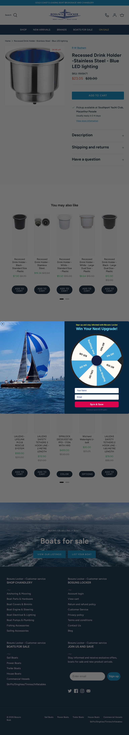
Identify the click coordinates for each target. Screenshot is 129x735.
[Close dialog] (3, 324)
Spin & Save (96, 404)
